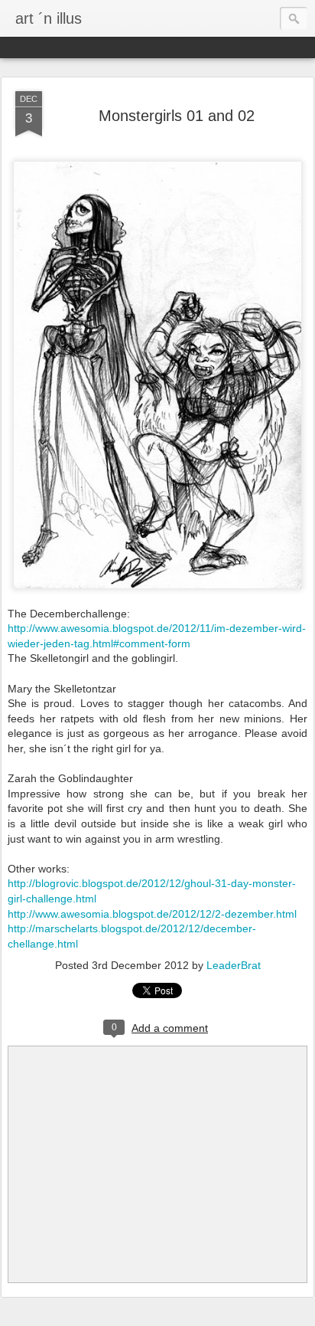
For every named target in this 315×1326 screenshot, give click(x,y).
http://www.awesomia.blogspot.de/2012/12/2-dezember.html (152, 914)
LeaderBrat (233, 965)
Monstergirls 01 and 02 (177, 115)
